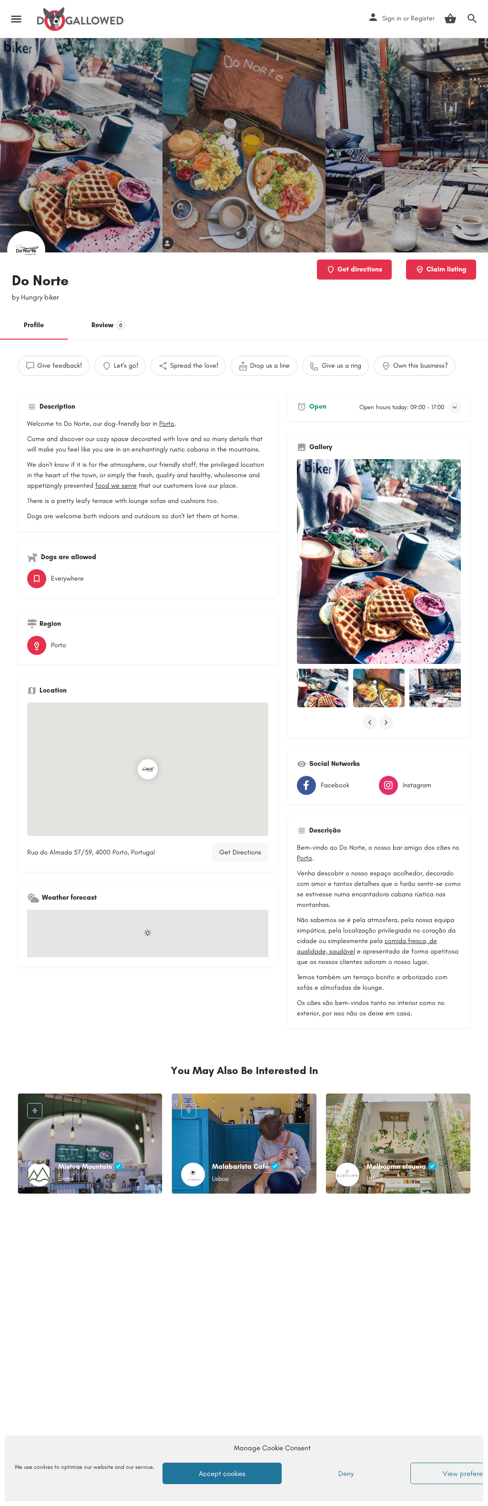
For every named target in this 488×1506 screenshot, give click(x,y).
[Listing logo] (26, 250)
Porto (166, 424)
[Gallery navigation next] (387, 722)
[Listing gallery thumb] (379, 561)
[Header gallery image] (81, 145)
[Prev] (32, 1146)
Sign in (391, 18)
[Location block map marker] (147, 769)
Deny (346, 1473)
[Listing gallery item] (322, 688)
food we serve (116, 486)
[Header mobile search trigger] (472, 18)
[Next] (148, 1146)
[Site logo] (81, 19)
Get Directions (240, 852)
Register (423, 18)
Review (107, 325)
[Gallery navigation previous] (371, 722)
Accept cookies (222, 1473)
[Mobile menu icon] (16, 19)
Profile (34, 325)
